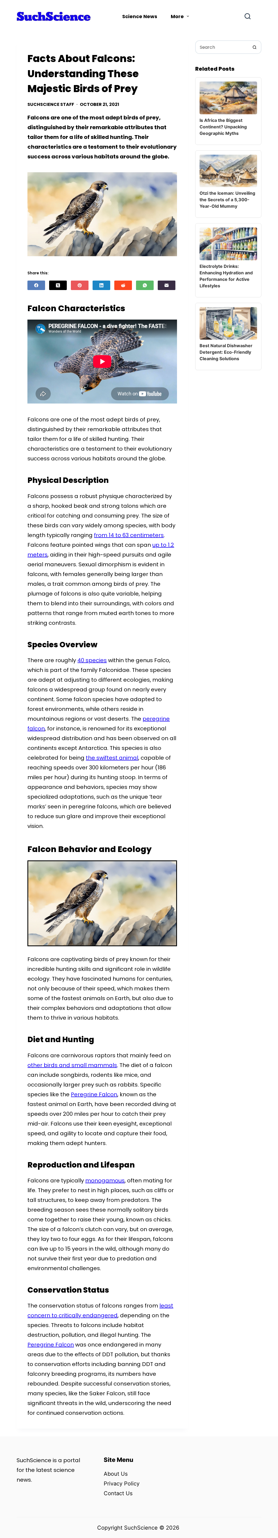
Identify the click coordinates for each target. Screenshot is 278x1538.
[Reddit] (123, 285)
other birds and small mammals (72, 1065)
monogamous (105, 1180)
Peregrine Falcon (94, 1094)
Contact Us (118, 1493)
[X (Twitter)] (58, 285)
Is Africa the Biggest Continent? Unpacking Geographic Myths (223, 127)
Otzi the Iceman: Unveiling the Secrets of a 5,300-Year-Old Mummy (227, 199)
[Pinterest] (80, 285)
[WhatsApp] (145, 285)
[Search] (248, 16)
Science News (139, 16)
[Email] (166, 285)
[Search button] (254, 47)
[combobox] (222, 47)
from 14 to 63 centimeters (129, 535)
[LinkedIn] (101, 285)
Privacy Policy (122, 1483)
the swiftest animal (112, 758)
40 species (92, 660)
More (177, 16)
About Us (116, 1474)
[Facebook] (36, 285)
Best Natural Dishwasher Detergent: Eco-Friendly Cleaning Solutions (226, 352)
